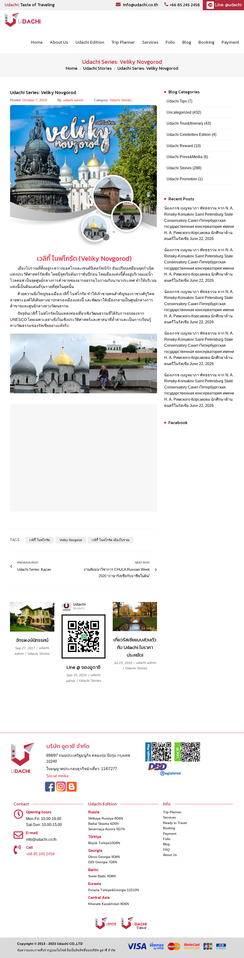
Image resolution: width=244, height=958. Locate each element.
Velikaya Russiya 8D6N (105, 818)
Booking (169, 828)
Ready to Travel (175, 823)
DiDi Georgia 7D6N (102, 862)
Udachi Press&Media (185, 157)
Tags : (16, 540)
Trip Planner (172, 812)
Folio (166, 839)
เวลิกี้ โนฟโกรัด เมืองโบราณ (110, 540)
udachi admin (73, 100)
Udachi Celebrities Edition (189, 135)
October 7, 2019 (35, 100)
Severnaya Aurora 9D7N (106, 829)
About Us (170, 855)
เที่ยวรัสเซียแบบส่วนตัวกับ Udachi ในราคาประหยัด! (134, 647)
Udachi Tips (177, 101)
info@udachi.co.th (140, 4)
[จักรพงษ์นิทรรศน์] (32, 617)
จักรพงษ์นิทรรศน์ (32, 640)
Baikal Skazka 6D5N (103, 823)
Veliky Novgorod (71, 540)
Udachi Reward (180, 146)
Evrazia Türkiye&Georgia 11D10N (113, 890)
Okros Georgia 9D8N (104, 857)
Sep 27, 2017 (25, 648)
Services (169, 817)
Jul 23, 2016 (123, 663)
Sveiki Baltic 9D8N (102, 876)
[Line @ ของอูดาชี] (83, 630)
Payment (169, 834)
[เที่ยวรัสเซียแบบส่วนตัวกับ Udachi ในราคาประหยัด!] (135, 616)
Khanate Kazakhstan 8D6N (108, 904)
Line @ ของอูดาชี (83, 667)
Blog (166, 844)
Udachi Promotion (182, 179)
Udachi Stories (97, 68)
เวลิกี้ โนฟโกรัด (39, 540)
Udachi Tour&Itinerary (185, 123)
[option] (49, 363)
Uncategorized (179, 112)
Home (71, 68)
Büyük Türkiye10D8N (104, 843)
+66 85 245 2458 (185, 5)
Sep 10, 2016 (77, 675)
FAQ (166, 850)
